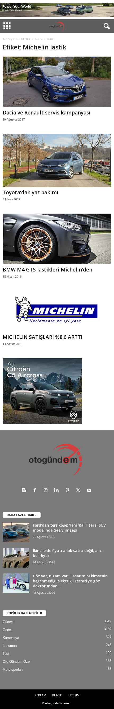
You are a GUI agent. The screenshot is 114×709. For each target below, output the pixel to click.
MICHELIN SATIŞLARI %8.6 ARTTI (42, 337)
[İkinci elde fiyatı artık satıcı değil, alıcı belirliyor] (16, 558)
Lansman (10, 646)
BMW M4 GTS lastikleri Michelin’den (47, 269)
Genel (7, 630)
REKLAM (40, 695)
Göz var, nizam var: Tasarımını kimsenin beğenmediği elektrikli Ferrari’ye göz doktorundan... (70, 580)
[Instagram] (46, 491)
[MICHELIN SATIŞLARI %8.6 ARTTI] (57, 311)
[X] (79, 491)
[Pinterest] (68, 491)
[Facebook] (35, 491)
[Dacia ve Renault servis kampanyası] (57, 82)
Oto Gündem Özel (16, 662)
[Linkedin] (57, 491)
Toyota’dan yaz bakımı (30, 192)
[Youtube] (90, 491)
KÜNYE (57, 695)
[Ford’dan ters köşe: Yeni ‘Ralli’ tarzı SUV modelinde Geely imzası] (16, 532)
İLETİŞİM (74, 695)
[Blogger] (25, 491)
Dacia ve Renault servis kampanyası (46, 112)
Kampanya (11, 638)
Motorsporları (13, 669)
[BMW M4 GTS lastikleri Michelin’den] (57, 239)
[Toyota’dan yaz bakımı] (57, 160)
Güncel (8, 622)
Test (6, 654)
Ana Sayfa (9, 39)
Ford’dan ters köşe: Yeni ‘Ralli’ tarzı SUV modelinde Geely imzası (69, 528)
